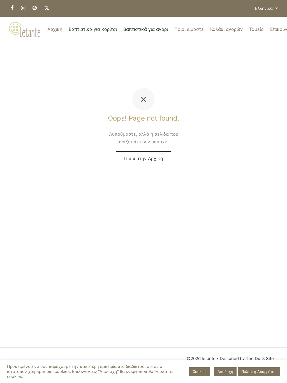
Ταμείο (256, 29)
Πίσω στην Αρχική (143, 158)
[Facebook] (12, 8)
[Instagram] (23, 8)
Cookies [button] (200, 371)
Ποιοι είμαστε (189, 29)
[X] (47, 8)
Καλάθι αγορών (226, 29)
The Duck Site (260, 358)
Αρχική (54, 29)
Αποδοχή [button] (225, 371)
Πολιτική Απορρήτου (259, 371)
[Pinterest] (34, 8)
